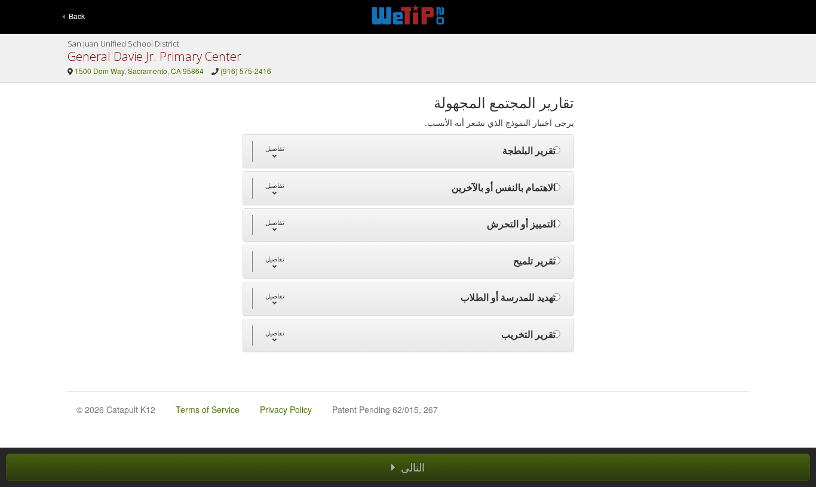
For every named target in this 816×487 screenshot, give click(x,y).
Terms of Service (208, 409)
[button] (274, 151)
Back (75, 16)
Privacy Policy (286, 409)
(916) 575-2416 (245, 71)
